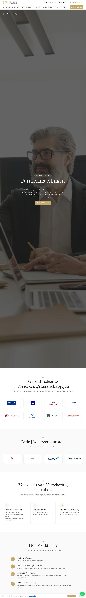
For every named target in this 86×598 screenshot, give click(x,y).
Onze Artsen (47, 7)
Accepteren (71, 595)
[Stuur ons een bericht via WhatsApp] (82, 594)
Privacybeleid (32, 596)
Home (5, 7)
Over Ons (37, 7)
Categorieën (26, 7)
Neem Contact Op (42, 202)
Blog (52, 7)
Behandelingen (13, 7)
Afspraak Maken (76, 7)
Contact (58, 7)
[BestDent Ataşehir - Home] (10, 2)
